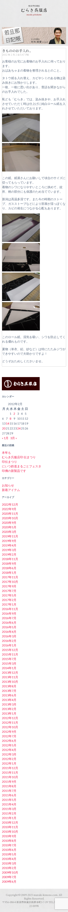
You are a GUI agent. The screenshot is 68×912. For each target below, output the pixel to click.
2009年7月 (9, 877)
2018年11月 (10, 559)
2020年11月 (10, 513)
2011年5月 (9, 799)
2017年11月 (10, 577)
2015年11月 (10, 654)
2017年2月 (9, 600)
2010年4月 (9, 859)
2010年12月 (10, 822)
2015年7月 (9, 659)
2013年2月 (9, 709)
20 (3, 428)
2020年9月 (9, 522)
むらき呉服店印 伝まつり (19, 457)
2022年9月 (9, 509)
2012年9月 (9, 731)
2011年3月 (9, 809)
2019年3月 (9, 550)
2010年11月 (10, 827)
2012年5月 (9, 745)
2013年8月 (9, 686)
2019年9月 (9, 541)
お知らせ (8, 485)
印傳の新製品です (14, 470)
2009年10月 (10, 872)
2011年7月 (9, 790)
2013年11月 (10, 677)
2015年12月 (10, 650)
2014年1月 (9, 668)
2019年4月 (9, 545)
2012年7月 (9, 736)
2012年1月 (9, 763)
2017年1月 (9, 604)
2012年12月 (10, 718)
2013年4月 (9, 700)
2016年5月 (9, 627)
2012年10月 (10, 727)
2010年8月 (9, 840)
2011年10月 (10, 777)
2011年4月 (9, 804)
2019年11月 (10, 536)
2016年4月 (9, 631)
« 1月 (5, 438)
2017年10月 (10, 581)
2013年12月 (10, 672)
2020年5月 (9, 527)
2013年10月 (10, 681)
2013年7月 (9, 690)
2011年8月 (9, 786)
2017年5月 (9, 595)
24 (19, 428)
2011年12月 (10, 768)
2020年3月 (9, 531)
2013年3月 (9, 704)
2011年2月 (9, 813)
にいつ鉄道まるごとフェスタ (21, 466)
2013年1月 (9, 713)
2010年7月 (9, 845)
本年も (6, 452)
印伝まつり (9, 461)
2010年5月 (9, 854)
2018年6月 (9, 568)
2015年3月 (9, 663)
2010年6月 (9, 849)
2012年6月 (9, 740)
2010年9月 (9, 836)
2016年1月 (9, 645)
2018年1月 (9, 572)
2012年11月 (10, 722)
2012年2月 (9, 759)
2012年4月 (9, 749)
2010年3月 (9, 863)
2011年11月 (10, 772)
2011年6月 (9, 795)
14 (7, 423)
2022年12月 (10, 504)
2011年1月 (9, 818)
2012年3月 (9, 754)
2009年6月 (9, 881)
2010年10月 (10, 831)
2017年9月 (9, 586)
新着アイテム (11, 490)
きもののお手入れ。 (17, 50)
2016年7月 (9, 618)
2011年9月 (9, 781)
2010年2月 (9, 868)
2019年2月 (9, 554)
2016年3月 (9, 636)
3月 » (13, 438)
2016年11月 (10, 609)
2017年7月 (9, 590)
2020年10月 (10, 518)
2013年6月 (9, 695)
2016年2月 (9, 640)
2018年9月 (9, 563)
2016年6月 (9, 622)
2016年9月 (9, 613)
